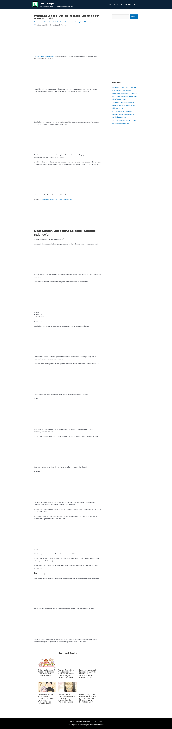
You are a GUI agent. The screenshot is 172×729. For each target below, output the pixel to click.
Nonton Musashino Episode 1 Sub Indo (78, 22)
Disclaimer (87, 721)
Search (133, 17)
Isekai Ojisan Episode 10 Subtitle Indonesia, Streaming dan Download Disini (66, 698)
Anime (36, 22)
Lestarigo (46, 3)
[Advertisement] (67, 41)
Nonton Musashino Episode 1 (44, 56)
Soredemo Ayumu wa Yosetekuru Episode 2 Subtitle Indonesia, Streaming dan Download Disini (46, 699)
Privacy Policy (97, 721)
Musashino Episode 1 (47, 22)
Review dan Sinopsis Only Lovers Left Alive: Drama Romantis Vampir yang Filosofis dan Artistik (125, 96)
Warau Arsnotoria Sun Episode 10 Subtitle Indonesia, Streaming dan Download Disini (66, 674)
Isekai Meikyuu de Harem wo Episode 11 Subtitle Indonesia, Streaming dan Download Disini (88, 698)
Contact (79, 721)
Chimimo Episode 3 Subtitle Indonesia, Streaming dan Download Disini (46, 673)
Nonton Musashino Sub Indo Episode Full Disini (57, 200)
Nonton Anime (60, 22)
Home (72, 721)
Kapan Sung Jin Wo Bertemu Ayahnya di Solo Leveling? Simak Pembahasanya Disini (123, 114)
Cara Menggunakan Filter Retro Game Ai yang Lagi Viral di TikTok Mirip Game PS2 (123, 105)
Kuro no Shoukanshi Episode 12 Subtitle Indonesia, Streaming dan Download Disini (88, 674)
